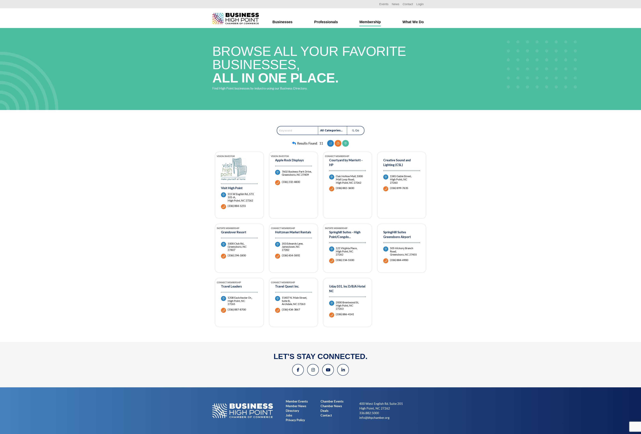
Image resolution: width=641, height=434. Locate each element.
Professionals (326, 22)
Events (383, 4)
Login (420, 4)
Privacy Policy (295, 420)
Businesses (282, 22)
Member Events (297, 401)
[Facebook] (298, 370)
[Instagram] (313, 370)
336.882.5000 (369, 413)
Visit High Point (232, 188)
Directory (292, 410)
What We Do (413, 22)
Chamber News (331, 406)
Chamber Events (332, 401)
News (395, 4)
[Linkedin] (343, 370)
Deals (324, 410)
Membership (370, 22)
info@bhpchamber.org (374, 418)
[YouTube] (328, 370)
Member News (296, 406)
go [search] (357, 130)
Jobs (289, 415)
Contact (408, 4)
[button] (294, 143)
